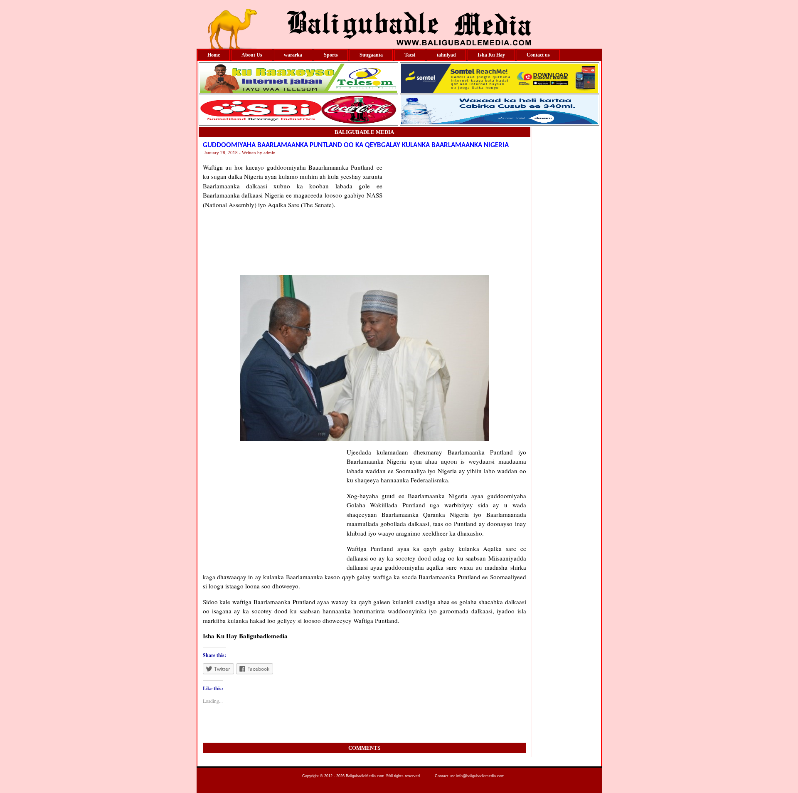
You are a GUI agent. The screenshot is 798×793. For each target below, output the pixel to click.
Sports (331, 55)
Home (213, 55)
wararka (293, 55)
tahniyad (446, 55)
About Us (251, 55)
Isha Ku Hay (491, 55)
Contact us (538, 55)
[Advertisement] (454, 214)
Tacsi (409, 55)
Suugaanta (371, 55)
